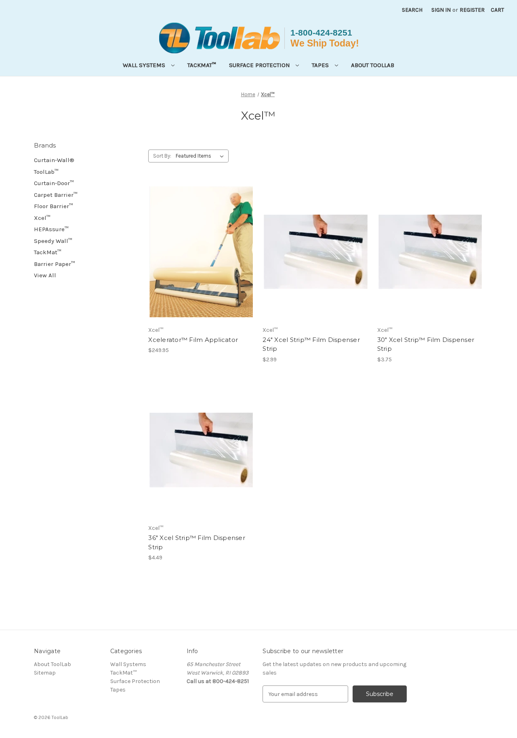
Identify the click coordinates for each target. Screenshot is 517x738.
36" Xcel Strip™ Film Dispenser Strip (196, 542)
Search (412, 9)
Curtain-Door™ (54, 183)
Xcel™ (42, 217)
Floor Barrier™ (53, 206)
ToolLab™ (46, 171)
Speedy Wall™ (53, 241)
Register (472, 9)
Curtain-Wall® (54, 160)
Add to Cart (316, 266)
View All (45, 275)
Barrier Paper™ (54, 264)
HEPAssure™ (51, 229)
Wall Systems (145, 65)
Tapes (321, 65)
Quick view (195, 237)
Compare (198, 252)
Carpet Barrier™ (56, 194)
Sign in (441, 9)
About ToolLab (372, 65)
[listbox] (201, 156)
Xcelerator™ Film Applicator (193, 340)
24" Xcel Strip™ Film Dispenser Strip (311, 344)
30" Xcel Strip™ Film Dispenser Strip (426, 344)
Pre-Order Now (201, 266)
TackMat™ (201, 65)
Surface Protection (260, 65)
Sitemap (45, 672)
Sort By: (162, 156)
